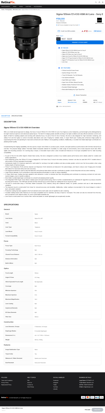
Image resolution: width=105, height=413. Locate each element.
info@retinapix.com (88, 387)
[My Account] (102, 2)
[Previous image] (4, 37)
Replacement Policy (6, 384)
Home (2, 9)
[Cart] (99, 2)
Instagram (55, 382)
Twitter (55, 384)
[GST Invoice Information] (79, 25)
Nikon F (64, 39)
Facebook (55, 380)
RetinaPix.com (90, 382)
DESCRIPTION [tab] (5, 116)
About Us (29, 382)
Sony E (58, 39)
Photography (8, 9)
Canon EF (69, 39)
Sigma (59, 102)
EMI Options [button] (97, 31)
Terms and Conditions (6, 380)
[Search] (96, 2)
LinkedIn (55, 389)
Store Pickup (30, 387)
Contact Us (30, 384)
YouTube (55, 387)
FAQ (28, 380)
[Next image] (49, 37)
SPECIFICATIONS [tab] (17, 116)
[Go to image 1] (19, 60)
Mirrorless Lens (17, 9)
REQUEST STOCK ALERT (80, 42)
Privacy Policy (5, 382)
